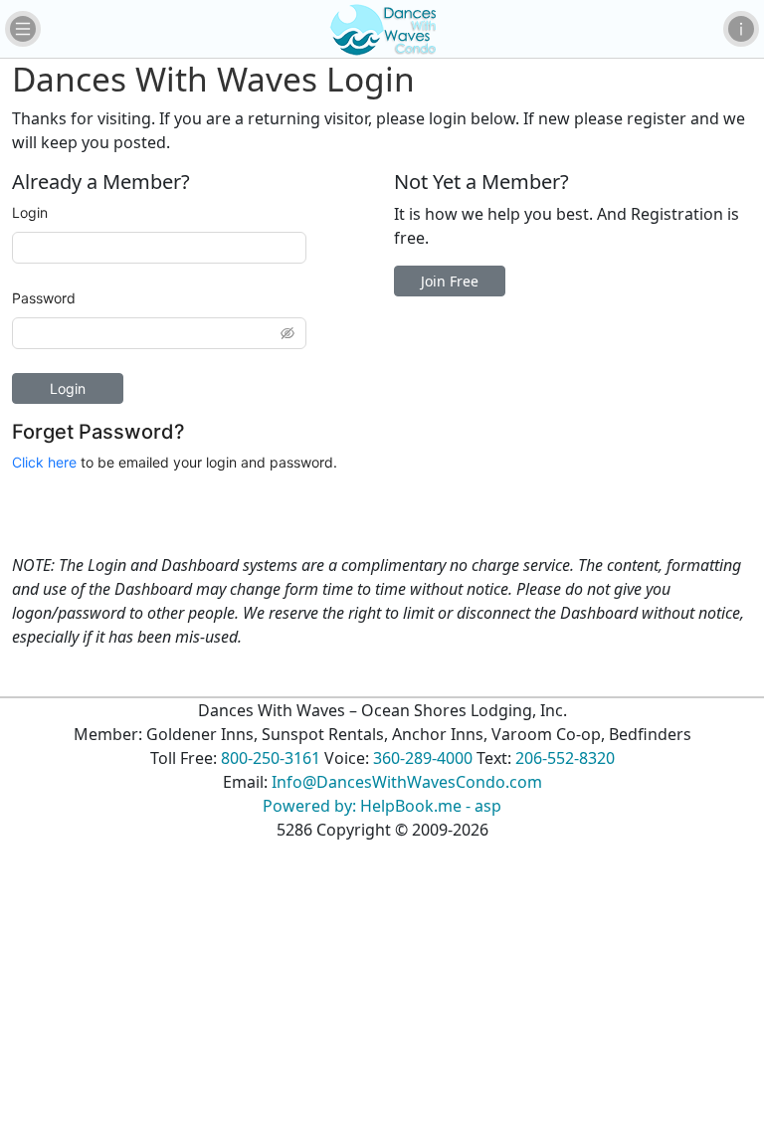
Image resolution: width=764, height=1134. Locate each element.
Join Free (449, 281)
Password (44, 297)
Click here (44, 462)
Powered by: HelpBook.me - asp (382, 806)
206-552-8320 (565, 758)
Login (30, 212)
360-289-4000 (423, 758)
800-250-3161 (270, 758)
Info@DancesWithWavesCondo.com (407, 782)
